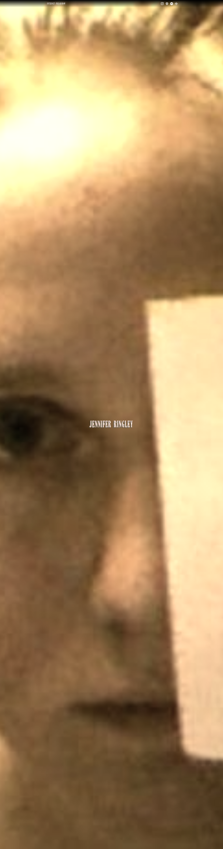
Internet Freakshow (56, 3)
